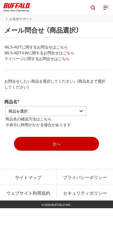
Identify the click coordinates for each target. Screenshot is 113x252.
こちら (62, 47)
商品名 (11, 101)
